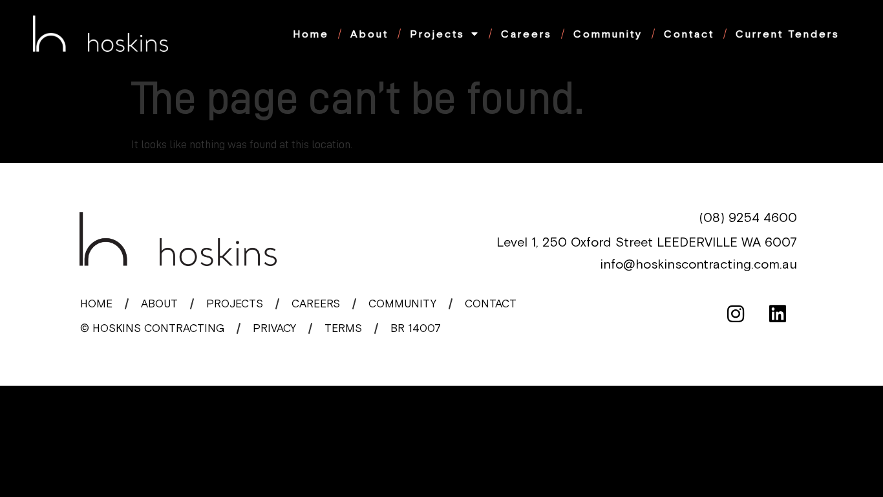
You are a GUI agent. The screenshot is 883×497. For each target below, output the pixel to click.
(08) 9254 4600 (748, 217)
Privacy (274, 328)
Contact (689, 33)
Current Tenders (788, 33)
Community (608, 33)
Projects (437, 33)
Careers (526, 33)
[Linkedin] (777, 313)
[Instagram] (735, 313)
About (369, 33)
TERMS (343, 328)
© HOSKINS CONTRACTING (152, 328)
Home (311, 33)
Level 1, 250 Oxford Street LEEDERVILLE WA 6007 (646, 241)
